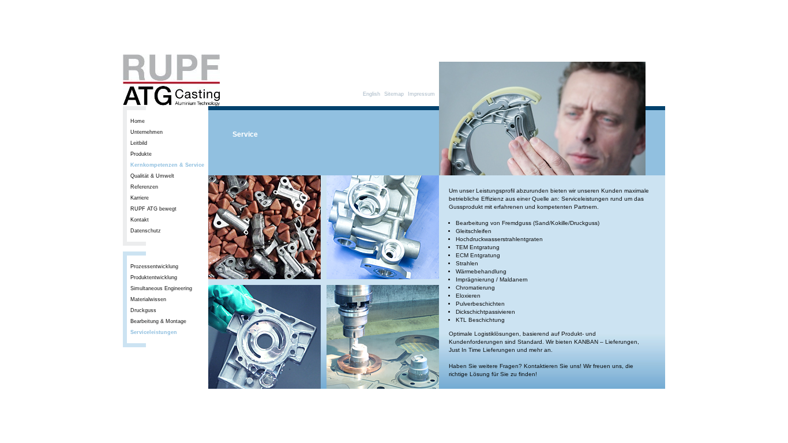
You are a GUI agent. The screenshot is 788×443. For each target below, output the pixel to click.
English (371, 94)
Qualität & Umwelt (152, 176)
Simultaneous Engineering (161, 288)
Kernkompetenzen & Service (167, 165)
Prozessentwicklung (154, 266)
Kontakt (139, 220)
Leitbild (138, 143)
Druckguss (143, 310)
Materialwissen (148, 299)
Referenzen (144, 187)
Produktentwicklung (153, 277)
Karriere (139, 198)
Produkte (141, 154)
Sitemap (394, 94)
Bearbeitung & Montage (158, 321)
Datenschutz (145, 231)
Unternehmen (146, 132)
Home (137, 121)
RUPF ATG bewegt (153, 209)
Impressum (421, 94)
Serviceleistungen (153, 332)
